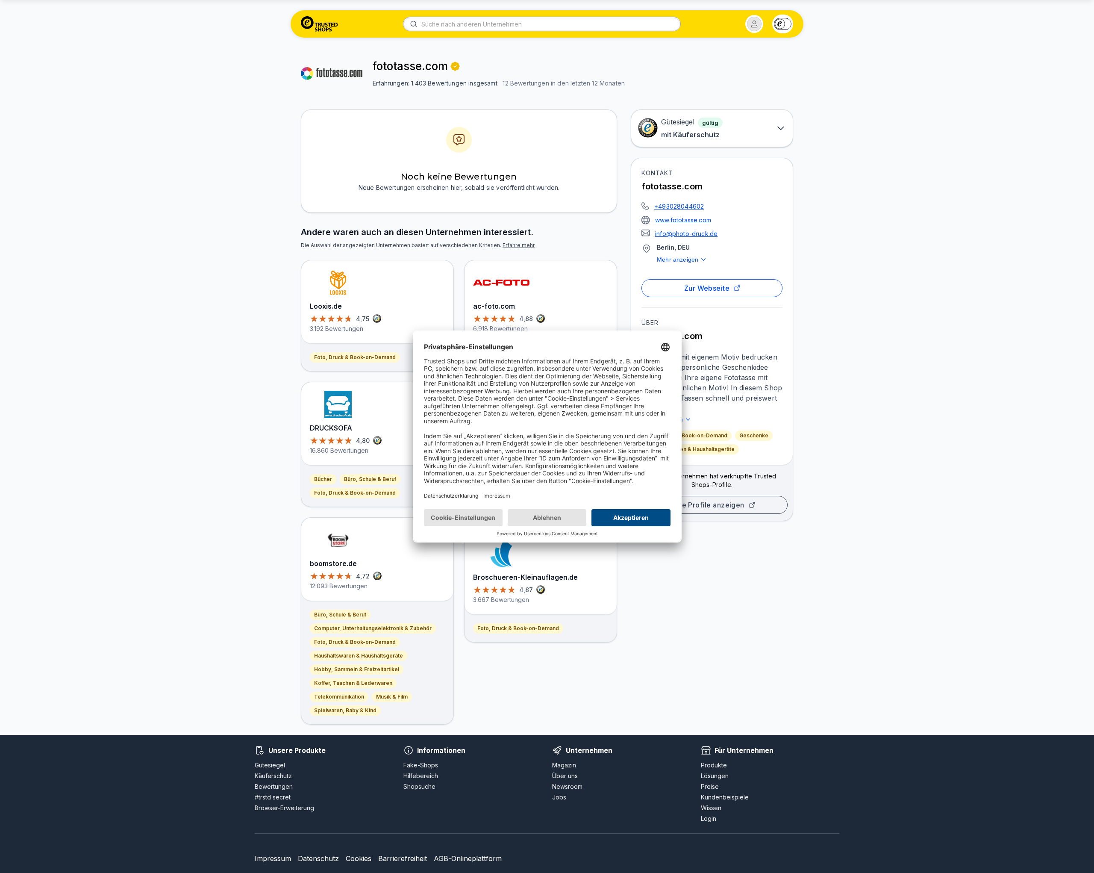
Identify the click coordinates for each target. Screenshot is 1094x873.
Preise (710, 786)
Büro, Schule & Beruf (370, 479)
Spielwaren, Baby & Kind (345, 710)
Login (708, 818)
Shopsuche (419, 786)
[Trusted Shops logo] (319, 24)
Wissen (711, 807)
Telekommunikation (339, 696)
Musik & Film (392, 696)
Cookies (358, 858)
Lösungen (715, 775)
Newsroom (567, 786)
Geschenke (753, 435)
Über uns (565, 775)
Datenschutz (318, 858)
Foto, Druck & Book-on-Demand (686, 435)
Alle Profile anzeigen (708, 505)
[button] (754, 24)
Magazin (564, 765)
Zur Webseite (707, 288)
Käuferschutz (273, 775)
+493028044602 (679, 206)
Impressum (273, 858)
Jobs (559, 797)
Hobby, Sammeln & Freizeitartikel (356, 669)
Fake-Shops (420, 765)
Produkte (714, 765)
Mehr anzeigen (677, 259)
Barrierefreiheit (402, 858)
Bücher (323, 479)
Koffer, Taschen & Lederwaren (353, 683)
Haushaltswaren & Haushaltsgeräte (690, 449)
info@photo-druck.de (686, 233)
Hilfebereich (420, 775)
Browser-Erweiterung (284, 807)
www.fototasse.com (683, 220)
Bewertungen (274, 786)
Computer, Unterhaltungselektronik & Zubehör (373, 628)
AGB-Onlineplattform (468, 858)
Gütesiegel (270, 765)
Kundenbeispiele (725, 797)
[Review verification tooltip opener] (455, 66)
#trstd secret (273, 797)
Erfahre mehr (519, 245)
